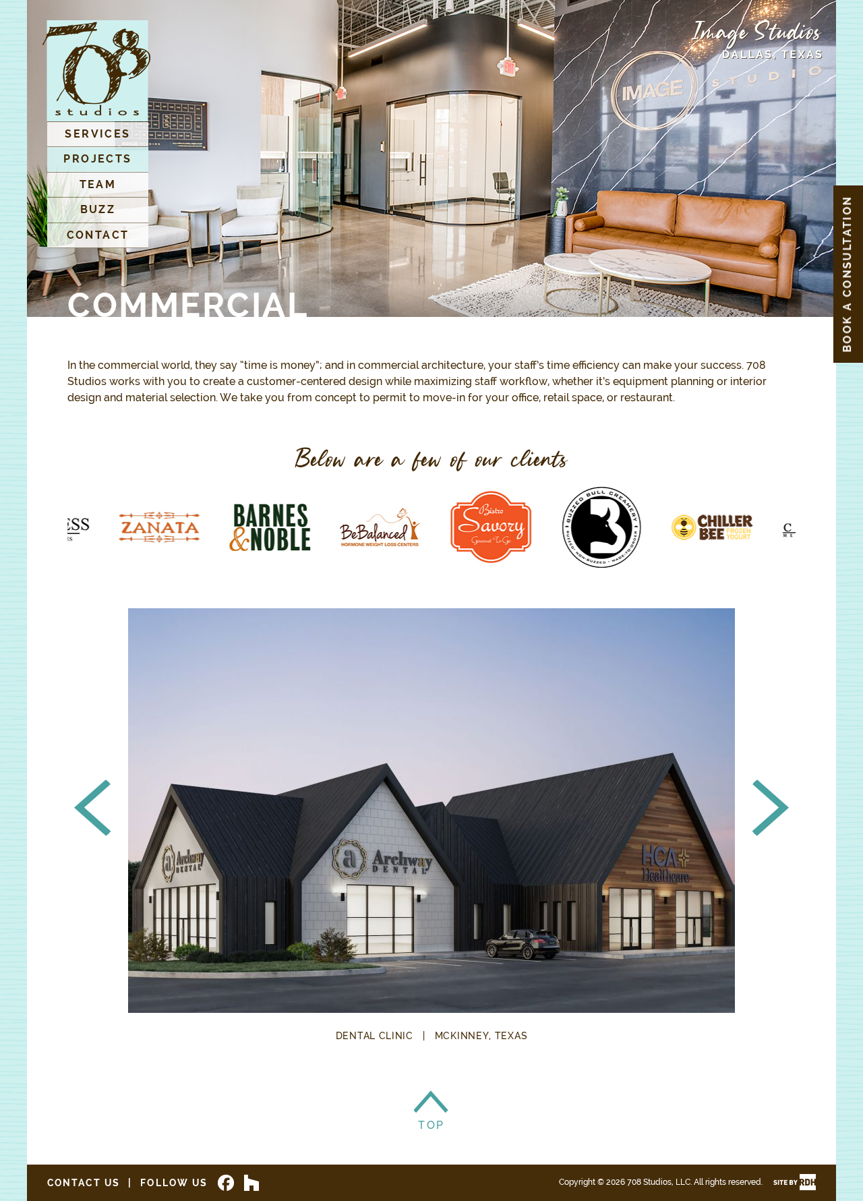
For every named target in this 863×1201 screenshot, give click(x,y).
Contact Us (83, 1182)
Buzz (98, 209)
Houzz (251, 1183)
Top (431, 1103)
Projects (97, 158)
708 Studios (96, 70)
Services (97, 133)
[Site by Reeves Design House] (794, 1182)
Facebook (226, 1183)
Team (98, 184)
